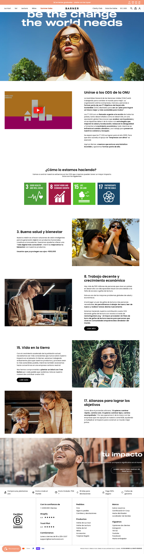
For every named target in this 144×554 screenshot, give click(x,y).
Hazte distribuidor (119, 513)
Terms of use (93, 548)
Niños (78, 530)
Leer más (91, 328)
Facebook (116, 536)
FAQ (78, 508)
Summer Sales (46, 9)
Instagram (116, 528)
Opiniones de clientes (121, 525)
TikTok (115, 530)
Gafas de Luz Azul (83, 523)
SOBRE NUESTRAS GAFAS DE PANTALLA (127, 470)
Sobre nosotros (118, 508)
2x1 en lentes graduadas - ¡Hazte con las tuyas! (72, 2)
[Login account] (139, 8)
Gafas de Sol (81, 528)
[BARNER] (72, 8)
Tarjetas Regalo (82, 536)
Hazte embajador (119, 538)
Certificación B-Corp (121, 510)
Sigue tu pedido (82, 510)
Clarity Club (97, 9)
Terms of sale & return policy (106, 548)
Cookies (118, 548)
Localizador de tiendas (121, 516)
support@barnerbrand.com (52, 539)
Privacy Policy (84, 548)
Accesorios (80, 533)
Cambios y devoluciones (86, 513)
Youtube (115, 533)
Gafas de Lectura (83, 525)
